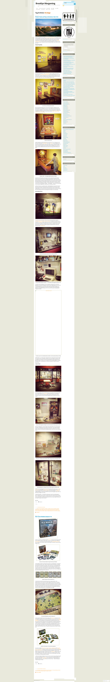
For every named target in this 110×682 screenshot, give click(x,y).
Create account (65, 165)
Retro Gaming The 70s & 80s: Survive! (67, 94)
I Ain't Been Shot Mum (66, 112)
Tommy (51, 143)
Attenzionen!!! (65, 136)
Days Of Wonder (44, 670)
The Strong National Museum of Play (50, 37)
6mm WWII (56, 8)
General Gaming (65, 111)
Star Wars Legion (65, 117)
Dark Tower (52, 508)
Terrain (64, 118)
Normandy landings (55, 670)
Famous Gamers (65, 107)
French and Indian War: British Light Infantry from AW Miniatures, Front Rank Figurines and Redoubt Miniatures (69, 89)
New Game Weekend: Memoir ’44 (43, 516)
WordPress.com (65, 170)
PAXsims (64, 131)
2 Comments (37, 512)
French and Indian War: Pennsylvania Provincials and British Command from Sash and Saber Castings (68, 92)
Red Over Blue (65, 139)
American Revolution (65, 104)
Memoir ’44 (49, 539)
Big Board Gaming (65, 137)
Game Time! (45, 393)
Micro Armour (65, 113)
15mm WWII (52, 8)
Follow (65, 48)
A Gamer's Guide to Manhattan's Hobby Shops (69, 84)
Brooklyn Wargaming (45, 3)
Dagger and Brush (65, 145)
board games (46, 508)
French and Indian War (42, 8)
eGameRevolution (42, 225)
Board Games (38, 9)
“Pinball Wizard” (45, 143)
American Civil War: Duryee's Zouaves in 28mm (69, 95)
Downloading (65, 106)
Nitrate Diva (64, 132)
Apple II (38, 508)
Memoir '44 (51, 670)
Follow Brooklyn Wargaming (68, 42)
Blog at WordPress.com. (37, 680)
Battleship (43, 508)
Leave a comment (38, 672)
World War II (44, 668)
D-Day (41, 670)
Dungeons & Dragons (56, 508)
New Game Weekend (40, 668)
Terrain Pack (53, 651)
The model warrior (65, 151)
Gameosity (64, 138)
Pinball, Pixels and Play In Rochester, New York (46, 17)
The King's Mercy (65, 146)
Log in (64, 166)
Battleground (65, 105)
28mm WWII (48, 8)
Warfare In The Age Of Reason (67, 119)
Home (37, 8)
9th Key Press (65, 144)
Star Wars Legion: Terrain (66, 70)
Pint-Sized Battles (65, 150)
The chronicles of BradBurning (67, 152)
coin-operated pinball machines (45, 74)
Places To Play (48, 9)
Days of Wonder (37, 541)
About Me (52, 9)
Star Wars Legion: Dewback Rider (67, 71)
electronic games (42, 509)
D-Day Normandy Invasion (55, 541)
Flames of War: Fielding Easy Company (68, 85)
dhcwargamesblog (65, 143)
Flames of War (48, 670)
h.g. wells (48, 509)
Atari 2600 (40, 508)
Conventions (43, 9)
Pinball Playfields (47, 73)
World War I (64, 120)
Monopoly (57, 490)
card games (49, 508)
